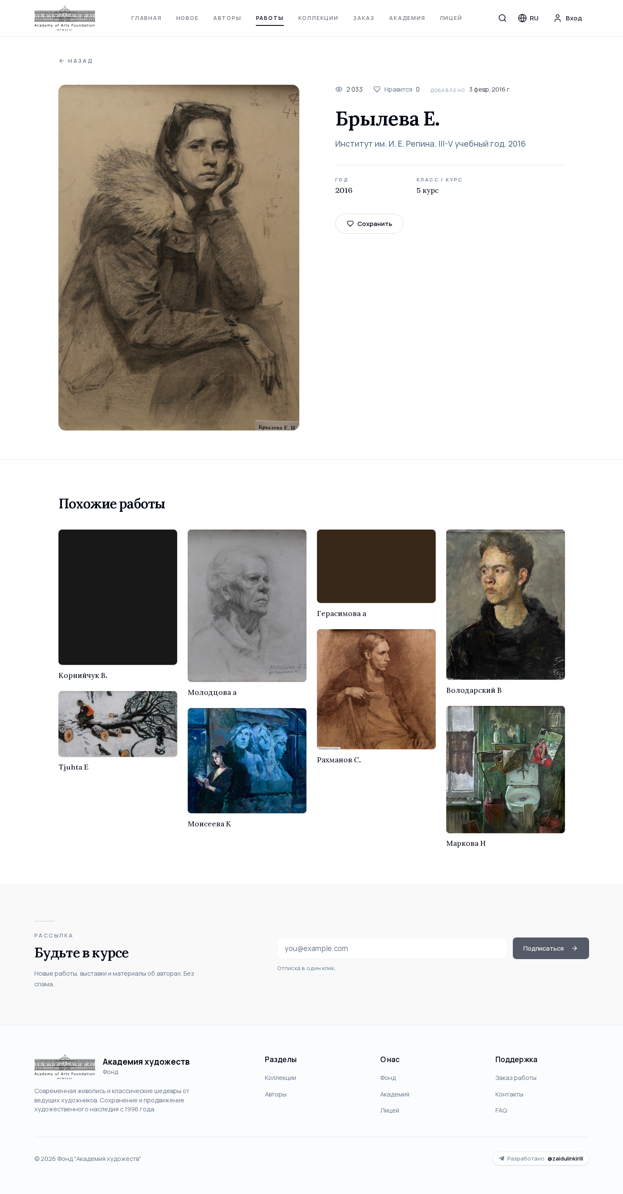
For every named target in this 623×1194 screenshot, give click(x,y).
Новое (187, 18)
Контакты (509, 1094)
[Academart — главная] (65, 18)
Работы (270, 18)
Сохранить (374, 223)
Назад (80, 60)
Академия (407, 18)
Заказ (364, 18)
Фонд (388, 1077)
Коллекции (318, 18)
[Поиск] (503, 18)
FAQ (501, 1110)
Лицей (451, 18)
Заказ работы (516, 1077)
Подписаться (543, 948)
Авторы (227, 18)
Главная (146, 18)
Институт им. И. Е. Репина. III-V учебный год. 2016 (430, 143)
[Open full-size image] (179, 257)
